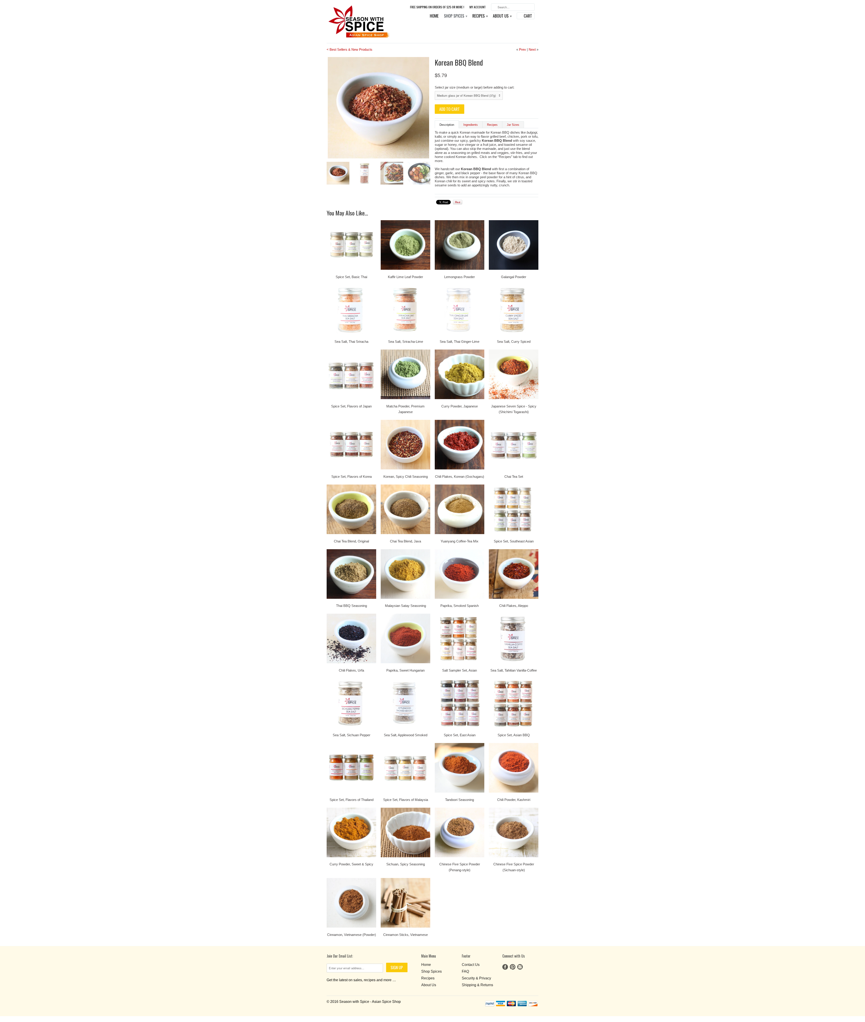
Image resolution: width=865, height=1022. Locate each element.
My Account (477, 7)
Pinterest (512, 967)
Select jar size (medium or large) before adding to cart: (474, 87)
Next (532, 49)
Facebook (505, 967)
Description (446, 124)
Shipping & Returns (477, 985)
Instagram (520, 967)
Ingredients (470, 124)
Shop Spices (455, 16)
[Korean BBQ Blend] (388, 107)
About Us (502, 16)
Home (434, 16)
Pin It (457, 202)
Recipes (479, 16)
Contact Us (471, 965)
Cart (528, 16)
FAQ (465, 971)
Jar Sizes (513, 124)
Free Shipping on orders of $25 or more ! (437, 7)
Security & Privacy (476, 978)
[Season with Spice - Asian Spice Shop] (358, 21)
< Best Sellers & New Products (349, 49)
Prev (522, 49)
